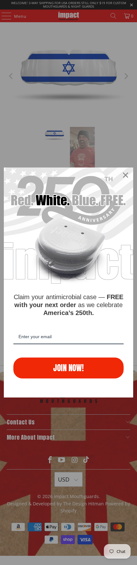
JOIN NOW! (68, 368)
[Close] (125, 175)
